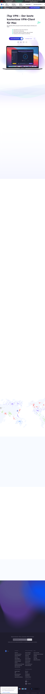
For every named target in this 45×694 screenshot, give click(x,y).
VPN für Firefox (27, 661)
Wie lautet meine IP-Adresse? (38, 654)
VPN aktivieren (17, 675)
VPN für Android (27, 658)
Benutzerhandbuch (18, 674)
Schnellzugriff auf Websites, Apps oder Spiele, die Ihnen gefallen (36, 579)
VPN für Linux (27, 662)
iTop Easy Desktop (18, 655)
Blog (26, 7)
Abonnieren (30, 639)
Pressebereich (27, 674)
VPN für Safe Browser (28, 664)
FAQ (15, 672)
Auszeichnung (27, 675)
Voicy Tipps (35, 658)
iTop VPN (16, 652)
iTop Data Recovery (18, 659)
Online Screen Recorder (18, 665)
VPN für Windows (28, 652)
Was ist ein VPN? (36, 652)
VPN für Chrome (27, 659)
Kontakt (26, 672)
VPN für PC (27, 655)
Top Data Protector (18, 661)
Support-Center (17, 671)
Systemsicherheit (39, 536)
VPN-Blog (35, 655)
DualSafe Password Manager (19, 664)
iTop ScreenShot (17, 658)
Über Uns (26, 671)
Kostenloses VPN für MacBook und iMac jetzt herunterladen (15, 575)
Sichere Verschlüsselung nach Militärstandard (14, 579)
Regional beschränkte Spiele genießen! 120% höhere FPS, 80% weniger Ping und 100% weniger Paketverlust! (24, 1)
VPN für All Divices (28, 665)
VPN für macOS (27, 654)
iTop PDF (16, 662)
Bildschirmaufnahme (37, 659)
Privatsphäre (30, 536)
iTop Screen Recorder (18, 654)
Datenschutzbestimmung (9, 690)
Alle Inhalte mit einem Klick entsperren (35, 575)
